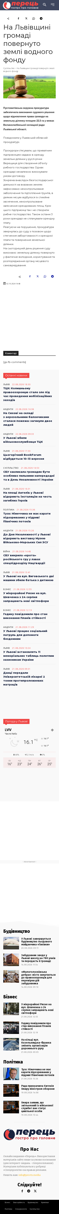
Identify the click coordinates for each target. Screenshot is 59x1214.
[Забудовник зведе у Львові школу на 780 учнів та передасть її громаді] (11, 959)
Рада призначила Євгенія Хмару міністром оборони (37, 1087)
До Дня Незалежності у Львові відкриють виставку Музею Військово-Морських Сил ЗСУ (27, 538)
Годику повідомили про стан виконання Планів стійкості (36, 1026)
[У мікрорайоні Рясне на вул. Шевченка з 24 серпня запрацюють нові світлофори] (11, 1009)
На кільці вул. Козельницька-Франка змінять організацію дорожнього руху (36, 1044)
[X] (26, 18)
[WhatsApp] (33, 18)
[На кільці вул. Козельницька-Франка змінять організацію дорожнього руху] (11, 1044)
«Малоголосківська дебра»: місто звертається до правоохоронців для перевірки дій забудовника (38, 977)
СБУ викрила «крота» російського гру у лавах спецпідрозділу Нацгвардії (24, 559)
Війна (6, 552)
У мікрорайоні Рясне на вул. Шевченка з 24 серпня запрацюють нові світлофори (26, 597)
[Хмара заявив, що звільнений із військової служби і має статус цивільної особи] (11, 1107)
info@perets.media (29, 1175)
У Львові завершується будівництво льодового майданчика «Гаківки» (36, 941)
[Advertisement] (29, 318)
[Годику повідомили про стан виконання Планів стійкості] (11, 1028)
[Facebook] (18, 18)
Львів (6, 384)
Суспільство (9, 68)
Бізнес (7, 589)
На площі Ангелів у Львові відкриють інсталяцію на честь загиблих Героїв (27, 496)
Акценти (8, 409)
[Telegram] (41, 18)
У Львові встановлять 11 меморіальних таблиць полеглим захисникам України (28, 655)
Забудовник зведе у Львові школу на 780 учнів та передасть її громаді (38, 958)
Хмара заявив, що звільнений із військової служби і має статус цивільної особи (37, 1107)
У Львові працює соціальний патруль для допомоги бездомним (25, 635)
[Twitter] (35, 1191)
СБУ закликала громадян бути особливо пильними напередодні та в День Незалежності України (29, 475)
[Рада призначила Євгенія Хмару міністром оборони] (11, 1090)
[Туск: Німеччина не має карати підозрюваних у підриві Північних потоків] (11, 1074)
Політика (8, 510)
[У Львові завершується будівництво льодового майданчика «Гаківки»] (11, 943)
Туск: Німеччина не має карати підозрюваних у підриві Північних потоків (26, 517)
